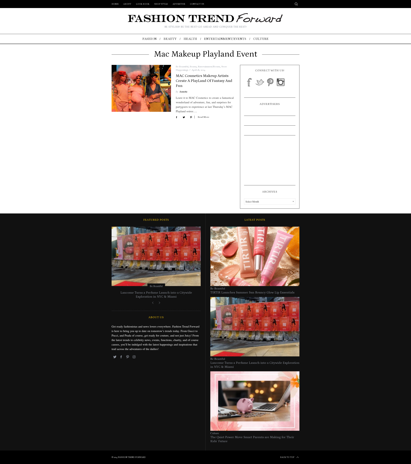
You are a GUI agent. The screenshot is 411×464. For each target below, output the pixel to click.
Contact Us (197, 4)
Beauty (193, 66)
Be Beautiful (182, 66)
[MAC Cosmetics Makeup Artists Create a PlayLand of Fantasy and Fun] (141, 88)
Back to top (287, 457)
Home (115, 4)
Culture (214, 433)
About (127, 4)
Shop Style (161, 4)
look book (142, 4)
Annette (183, 91)
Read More (203, 117)
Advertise (179, 4)
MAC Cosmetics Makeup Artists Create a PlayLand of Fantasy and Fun (204, 81)
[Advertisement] (269, 160)
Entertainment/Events (209, 66)
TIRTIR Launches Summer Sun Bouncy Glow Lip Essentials (252, 292)
